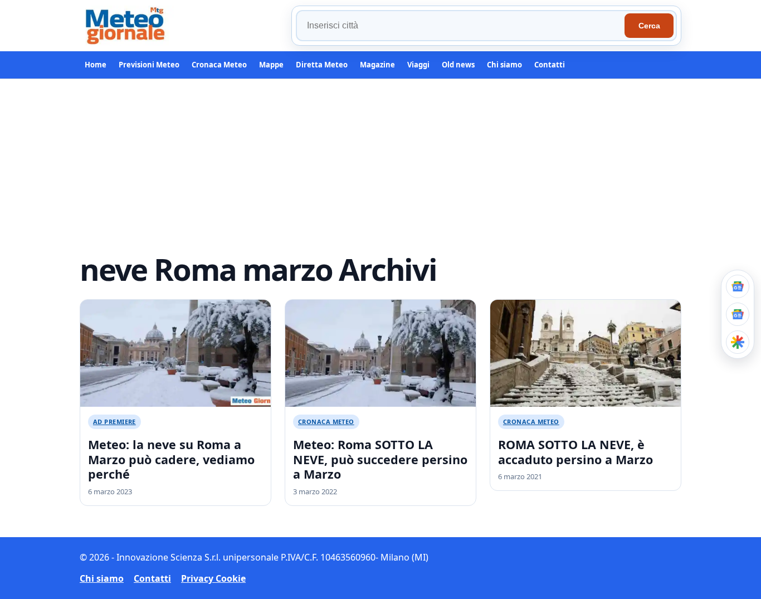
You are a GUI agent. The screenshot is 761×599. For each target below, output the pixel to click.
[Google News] (737, 314)
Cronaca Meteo (219, 65)
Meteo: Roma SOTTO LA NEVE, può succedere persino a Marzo (380, 459)
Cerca (649, 25)
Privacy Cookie (213, 578)
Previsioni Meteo (149, 65)
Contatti (549, 65)
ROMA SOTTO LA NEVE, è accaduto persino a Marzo (575, 452)
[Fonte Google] (737, 286)
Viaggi (418, 65)
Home (95, 65)
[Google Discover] (737, 342)
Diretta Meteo (322, 65)
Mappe (271, 65)
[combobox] (462, 25)
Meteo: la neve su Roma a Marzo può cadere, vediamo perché (171, 459)
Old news (458, 65)
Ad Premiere (114, 421)
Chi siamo (504, 65)
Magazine (377, 65)
